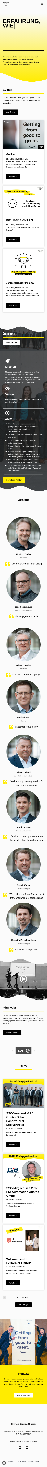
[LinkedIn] (20, 1447)
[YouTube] (27, 1447)
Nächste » (25, 1297)
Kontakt (13, 1441)
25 (18, 1297)
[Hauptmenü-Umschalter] (42, 4)
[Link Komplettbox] (23, 152)
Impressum (32, 1441)
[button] (12, 1051)
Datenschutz (22, 1441)
